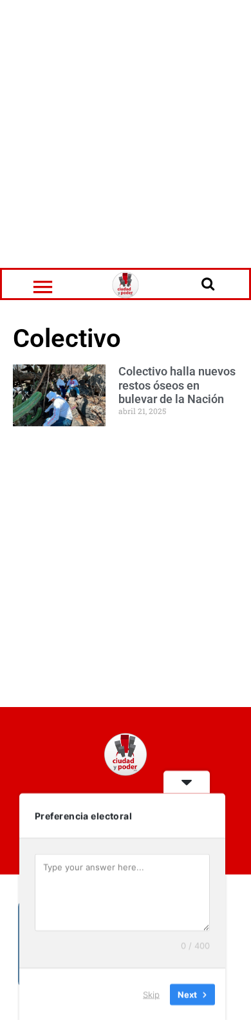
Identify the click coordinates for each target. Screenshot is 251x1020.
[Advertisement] (125, 132)
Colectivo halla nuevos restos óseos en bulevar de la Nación (177, 385)
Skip (151, 993)
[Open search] (207, 283)
